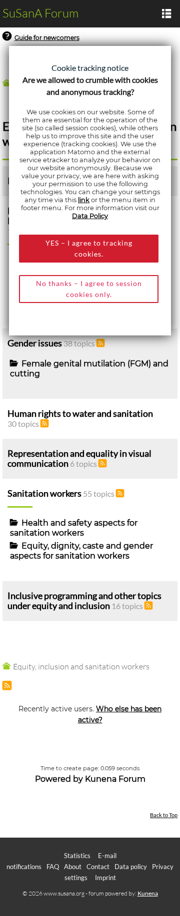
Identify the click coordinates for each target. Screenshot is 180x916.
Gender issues (35, 343)
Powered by (59, 779)
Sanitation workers (45, 493)
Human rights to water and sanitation (80, 413)
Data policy (130, 867)
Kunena (148, 893)
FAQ (52, 867)
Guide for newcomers (47, 37)
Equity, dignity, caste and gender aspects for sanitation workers (81, 551)
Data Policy (90, 216)
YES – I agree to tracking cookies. (89, 248)
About (73, 867)
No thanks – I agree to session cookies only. (89, 289)
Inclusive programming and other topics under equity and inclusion (85, 601)
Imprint (105, 878)
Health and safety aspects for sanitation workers (74, 528)
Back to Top (164, 815)
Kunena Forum (115, 779)
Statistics (77, 856)
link (84, 200)
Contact (98, 867)
